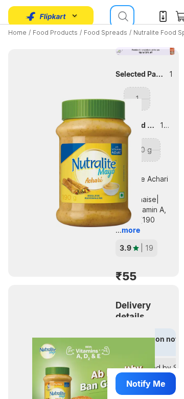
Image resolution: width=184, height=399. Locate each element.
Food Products (55, 32)
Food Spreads (105, 32)
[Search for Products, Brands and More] (122, 16)
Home (17, 32)
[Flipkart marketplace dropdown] (46, 16)
